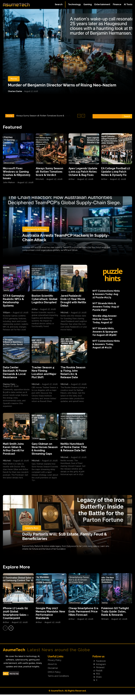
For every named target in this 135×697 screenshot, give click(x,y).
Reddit (99, 671)
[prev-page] (5, 628)
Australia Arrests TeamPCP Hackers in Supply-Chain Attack (65, 237)
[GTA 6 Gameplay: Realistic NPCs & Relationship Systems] (16, 278)
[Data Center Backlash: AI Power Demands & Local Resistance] (16, 349)
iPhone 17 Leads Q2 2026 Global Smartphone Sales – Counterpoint (16, 613)
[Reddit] (94, 670)
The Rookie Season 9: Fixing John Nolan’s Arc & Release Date (73, 372)
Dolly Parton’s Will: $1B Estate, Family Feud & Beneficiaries (64, 536)
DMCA (6, 674)
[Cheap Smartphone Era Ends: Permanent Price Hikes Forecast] (84, 588)
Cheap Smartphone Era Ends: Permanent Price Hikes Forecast (83, 611)
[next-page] (11, 628)
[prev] (79, 115)
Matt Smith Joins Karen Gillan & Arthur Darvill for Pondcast (13, 448)
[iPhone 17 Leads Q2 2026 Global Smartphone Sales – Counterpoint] (18, 588)
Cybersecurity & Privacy (36, 229)
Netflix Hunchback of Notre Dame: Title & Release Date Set (74, 447)
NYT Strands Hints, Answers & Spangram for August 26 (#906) (105, 331)
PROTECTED (14, 674)
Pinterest (100, 667)
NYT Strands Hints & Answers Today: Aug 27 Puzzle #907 (106, 306)
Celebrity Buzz (31, 528)
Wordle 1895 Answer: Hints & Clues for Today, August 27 (105, 319)
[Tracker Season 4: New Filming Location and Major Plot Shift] (45, 349)
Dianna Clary (9, 384)
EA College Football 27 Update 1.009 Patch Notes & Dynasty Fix (115, 172)
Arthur (72, 179)
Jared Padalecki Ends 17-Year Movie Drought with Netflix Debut (73, 300)
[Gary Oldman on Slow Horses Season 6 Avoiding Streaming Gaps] (45, 426)
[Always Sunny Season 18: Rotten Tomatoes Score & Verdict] (51, 148)
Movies (14, 79)
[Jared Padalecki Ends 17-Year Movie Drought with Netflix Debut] (74, 278)
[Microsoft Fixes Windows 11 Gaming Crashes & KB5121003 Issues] (18, 148)
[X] (94, 680)
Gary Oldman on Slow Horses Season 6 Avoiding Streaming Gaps (45, 448)
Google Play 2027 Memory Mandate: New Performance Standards (50, 613)
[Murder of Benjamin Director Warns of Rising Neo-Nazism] (67, 52)
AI (4, 362)
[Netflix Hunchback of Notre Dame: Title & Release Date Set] (74, 426)
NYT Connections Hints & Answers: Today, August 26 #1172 (106, 344)
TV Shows (40, 163)
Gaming (72, 163)
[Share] (94, 677)
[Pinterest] (94, 667)
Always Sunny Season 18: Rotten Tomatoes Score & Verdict (49, 172)
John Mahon (9, 182)
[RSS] (94, 674)
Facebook (101, 661)
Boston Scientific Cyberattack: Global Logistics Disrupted (44, 299)
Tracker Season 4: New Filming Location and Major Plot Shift (44, 372)
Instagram (101, 664)
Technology (7, 602)
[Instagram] (94, 664)
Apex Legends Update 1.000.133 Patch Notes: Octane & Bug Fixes (83, 172)
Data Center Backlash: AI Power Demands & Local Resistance (15, 372)
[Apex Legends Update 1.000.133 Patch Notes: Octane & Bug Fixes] (84, 148)
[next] (83, 115)
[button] (58, 4)
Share (99, 677)
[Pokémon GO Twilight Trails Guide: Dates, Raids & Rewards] (116, 588)
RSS (98, 674)
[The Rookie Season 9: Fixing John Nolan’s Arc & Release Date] (74, 349)
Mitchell (40, 179)
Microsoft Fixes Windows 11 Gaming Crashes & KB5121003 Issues (16, 173)
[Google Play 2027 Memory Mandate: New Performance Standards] (51, 588)
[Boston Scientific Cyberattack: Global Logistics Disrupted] (45, 278)
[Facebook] (94, 661)
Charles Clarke (15, 91)
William (6, 312)
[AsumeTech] (16, 4)
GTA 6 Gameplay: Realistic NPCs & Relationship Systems (14, 300)
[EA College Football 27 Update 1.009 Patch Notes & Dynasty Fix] (116, 148)
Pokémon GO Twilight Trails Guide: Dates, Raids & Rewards (115, 611)
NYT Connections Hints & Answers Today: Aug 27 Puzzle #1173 (106, 294)
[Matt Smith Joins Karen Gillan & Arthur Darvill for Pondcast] (16, 426)
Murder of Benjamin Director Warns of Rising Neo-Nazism (62, 85)
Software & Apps (9, 163)
